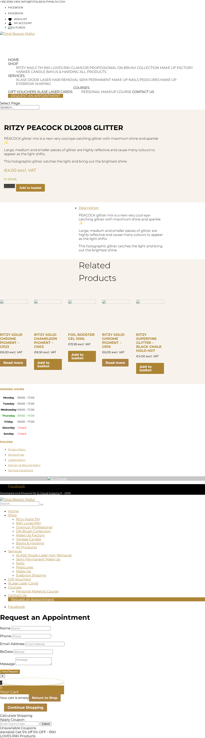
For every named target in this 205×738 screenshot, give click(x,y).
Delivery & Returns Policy (24, 465)
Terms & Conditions (20, 470)
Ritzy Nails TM (29, 68)
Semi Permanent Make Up (103, 80)
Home (13, 60)
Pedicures (150, 80)
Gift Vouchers (19, 579)
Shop (13, 64)
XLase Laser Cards (23, 583)
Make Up (168, 80)
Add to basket (30, 188)
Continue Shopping (25, 707)
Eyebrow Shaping (33, 84)
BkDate (6, 652)
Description (89, 208)
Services (16, 76)
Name (5, 628)
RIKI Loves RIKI (57, 68)
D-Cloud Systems (48, 493)
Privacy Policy (17, 449)
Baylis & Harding (62, 72)
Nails (134, 80)
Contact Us (143, 92)
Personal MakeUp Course (106, 92)
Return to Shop (44, 698)
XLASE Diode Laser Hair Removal (47, 80)
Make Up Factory (176, 68)
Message (7, 664)
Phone (5, 636)
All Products (93, 72)
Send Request (10, 671)
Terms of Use (16, 454)
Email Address (12, 644)
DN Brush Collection (138, 68)
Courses (81, 88)
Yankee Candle (30, 72)
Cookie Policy (16, 459)
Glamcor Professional (94, 68)
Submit (46, 723)
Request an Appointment (35, 96)
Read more (13, 363)
